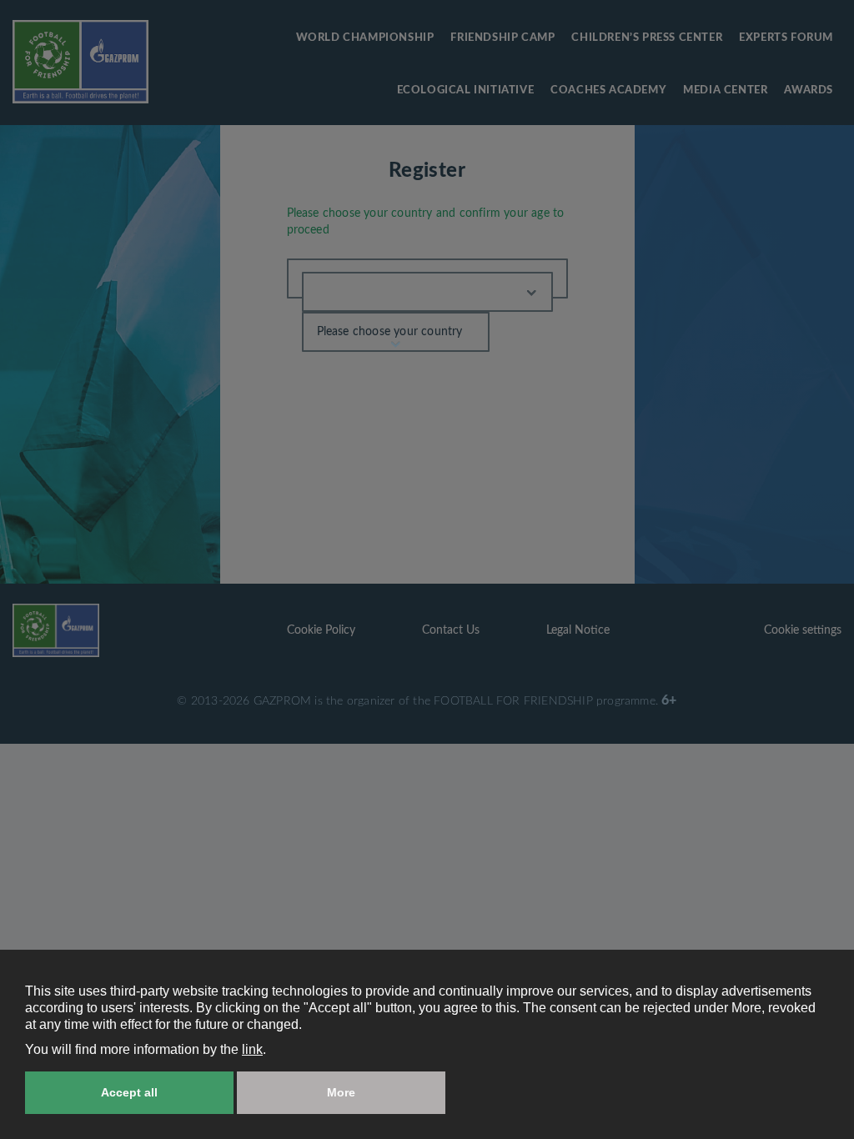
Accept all (129, 1092)
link (252, 1049)
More (341, 1092)
